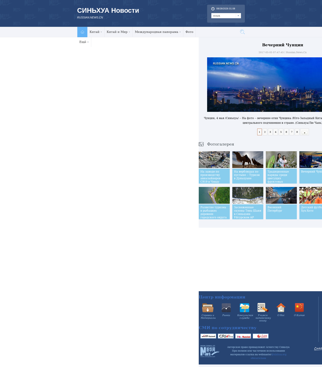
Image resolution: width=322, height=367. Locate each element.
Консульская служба (245, 316)
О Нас (281, 315)
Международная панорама (156, 32)
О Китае (299, 315)
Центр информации (222, 297)
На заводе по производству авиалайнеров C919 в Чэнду (210, 176)
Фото (189, 32)
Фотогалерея (220, 144)
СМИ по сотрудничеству (227, 327)
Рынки (226, 315)
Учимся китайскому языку (263, 318)
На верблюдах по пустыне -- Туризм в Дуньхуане (247, 175)
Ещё (82, 42)
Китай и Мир (117, 32)
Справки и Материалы (208, 316)
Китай (94, 32)
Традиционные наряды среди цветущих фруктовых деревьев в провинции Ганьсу (280, 180)
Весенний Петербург (274, 209)
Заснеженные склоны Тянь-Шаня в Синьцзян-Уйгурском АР (247, 212)
